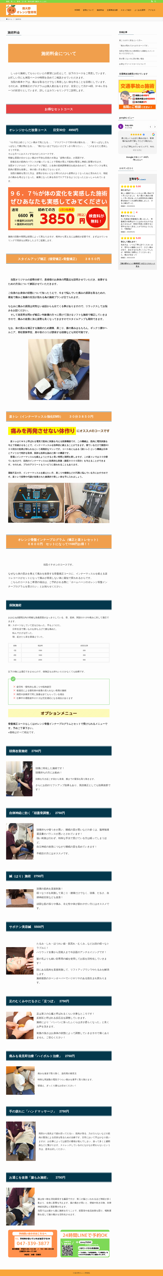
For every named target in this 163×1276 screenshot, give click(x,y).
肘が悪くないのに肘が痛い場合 (131, 58)
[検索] (155, 1)
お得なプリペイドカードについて (132, 64)
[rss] (152, 1)
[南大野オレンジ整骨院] (21, 10)
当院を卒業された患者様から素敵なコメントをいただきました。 (137, 52)
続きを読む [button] (137, 150)
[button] (155, 127)
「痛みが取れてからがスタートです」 (134, 45)
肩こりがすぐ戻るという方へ (130, 40)
